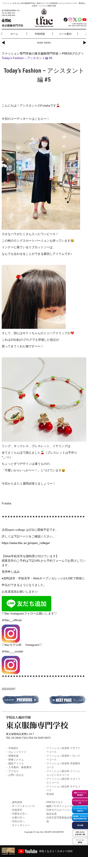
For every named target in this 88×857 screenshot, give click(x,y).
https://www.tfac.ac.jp (79, 26)
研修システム (16, 759)
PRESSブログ (54, 802)
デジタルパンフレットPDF (80, 801)
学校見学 (17, 809)
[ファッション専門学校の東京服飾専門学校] (16, 22)
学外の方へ (18, 821)
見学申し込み (11, 571)
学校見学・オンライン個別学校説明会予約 (80, 817)
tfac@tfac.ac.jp (81, 24)
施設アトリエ (16, 763)
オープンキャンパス (23, 806)
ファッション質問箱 (80, 841)
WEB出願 (80, 825)
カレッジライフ (17, 751)
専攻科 (50, 794)
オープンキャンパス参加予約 (80, 809)
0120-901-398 (80, 833)
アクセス (13, 771)
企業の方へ (18, 817)
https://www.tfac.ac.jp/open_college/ (26, 543)
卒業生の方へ (19, 813)
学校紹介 (13, 748)
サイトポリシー (21, 825)
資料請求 (17, 802)
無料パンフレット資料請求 (80, 794)
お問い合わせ (16, 774)
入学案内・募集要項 (19, 767)
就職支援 (13, 755)
